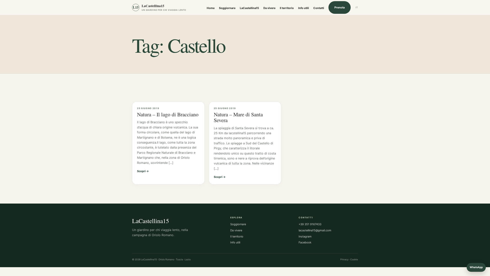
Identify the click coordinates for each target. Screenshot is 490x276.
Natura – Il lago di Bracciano (167, 114)
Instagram (305, 236)
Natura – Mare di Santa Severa (238, 117)
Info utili (303, 8)
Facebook (305, 242)
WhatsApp (476, 267)
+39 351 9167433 (310, 224)
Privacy (344, 259)
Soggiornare (227, 8)
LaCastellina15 (249, 8)
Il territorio (287, 8)
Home (211, 8)
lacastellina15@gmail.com (315, 230)
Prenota (339, 7)
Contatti (318, 8)
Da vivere (269, 8)
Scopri (141, 171)
